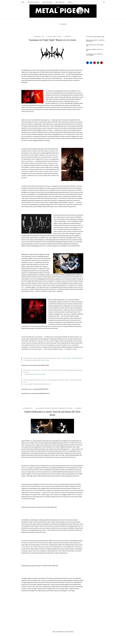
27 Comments (78, 408)
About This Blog (59, 2)
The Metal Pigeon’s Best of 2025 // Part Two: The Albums (94, 55)
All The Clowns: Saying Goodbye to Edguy (95, 36)
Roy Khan (69, 408)
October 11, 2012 (28, 408)
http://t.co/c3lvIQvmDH (77, 358)
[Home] (63, 17)
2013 (48, 36)
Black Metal (53, 36)
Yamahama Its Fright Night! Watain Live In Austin (52, 39)
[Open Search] (104, 2)
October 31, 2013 (45, 360)
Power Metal (62, 408)
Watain (59, 36)
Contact (70, 2)
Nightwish (55, 408)
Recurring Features (33, 2)
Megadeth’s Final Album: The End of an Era (94, 50)
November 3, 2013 (39, 36)
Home (22, 2)
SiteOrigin (71, 631)
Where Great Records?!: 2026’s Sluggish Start (94, 45)
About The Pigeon (47, 2)
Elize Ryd (48, 408)
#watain (69, 358)
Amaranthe (41, 408)
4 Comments (67, 36)
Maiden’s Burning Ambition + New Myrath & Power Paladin (95, 41)
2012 (36, 408)
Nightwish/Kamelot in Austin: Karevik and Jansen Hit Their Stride (52, 413)
